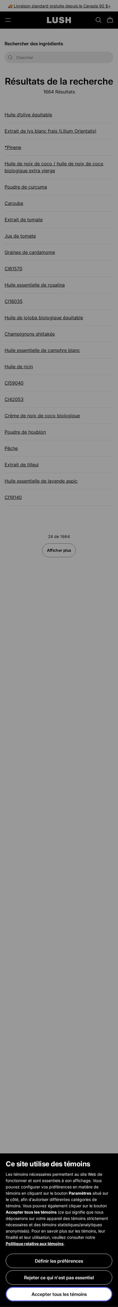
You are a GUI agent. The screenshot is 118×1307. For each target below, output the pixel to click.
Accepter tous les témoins (59, 1294)
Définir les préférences (59, 1261)
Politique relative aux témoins (35, 1243)
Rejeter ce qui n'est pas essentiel (59, 1277)
